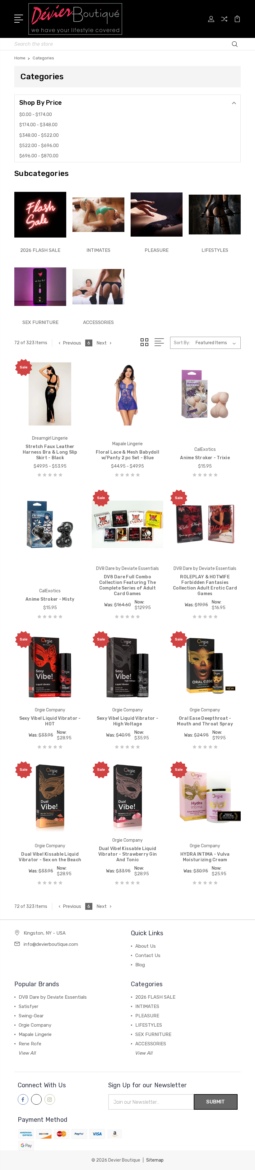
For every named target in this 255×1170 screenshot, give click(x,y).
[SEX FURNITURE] (40, 287)
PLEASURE (157, 250)
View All (27, 1053)
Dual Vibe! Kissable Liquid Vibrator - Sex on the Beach (50, 857)
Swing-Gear (31, 1016)
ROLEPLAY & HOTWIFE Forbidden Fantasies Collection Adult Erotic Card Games (205, 585)
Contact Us (147, 955)
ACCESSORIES (98, 322)
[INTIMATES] (98, 214)
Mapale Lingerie (35, 1034)
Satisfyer (28, 1006)
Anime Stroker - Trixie (205, 457)
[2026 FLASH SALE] (40, 214)
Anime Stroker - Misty (50, 599)
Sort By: (182, 342)
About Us (145, 946)
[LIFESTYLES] (215, 214)
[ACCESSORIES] (98, 287)
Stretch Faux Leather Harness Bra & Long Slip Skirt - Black (50, 452)
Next (101, 343)
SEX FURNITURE (40, 322)
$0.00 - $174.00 (35, 114)
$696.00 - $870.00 (38, 156)
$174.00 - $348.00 (38, 124)
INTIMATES (98, 250)
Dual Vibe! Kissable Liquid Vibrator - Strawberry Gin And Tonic (127, 854)
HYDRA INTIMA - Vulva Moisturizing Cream (205, 857)
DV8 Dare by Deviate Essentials (53, 997)
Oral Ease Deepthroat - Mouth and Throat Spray (205, 721)
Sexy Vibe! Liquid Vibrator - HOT (50, 721)
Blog (140, 965)
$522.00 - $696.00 (39, 145)
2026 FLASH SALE (40, 250)
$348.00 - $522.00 (39, 135)
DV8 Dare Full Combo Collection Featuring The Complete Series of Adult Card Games (127, 585)
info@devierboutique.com (51, 944)
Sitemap (155, 1160)
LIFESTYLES (215, 250)
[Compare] (224, 23)
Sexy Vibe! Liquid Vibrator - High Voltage (127, 721)
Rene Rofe (30, 1044)
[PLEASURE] (157, 214)
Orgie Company (35, 1025)
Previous (72, 343)
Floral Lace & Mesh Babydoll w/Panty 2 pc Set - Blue (127, 455)
